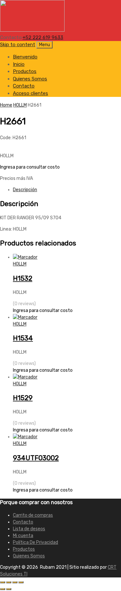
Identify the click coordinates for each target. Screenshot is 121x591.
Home (6, 105)
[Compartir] (14, 582)
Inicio (19, 64)
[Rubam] (32, 30)
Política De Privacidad (35, 542)
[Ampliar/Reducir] (2, 582)
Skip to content (17, 44)
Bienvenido (25, 57)
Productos (24, 71)
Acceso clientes (30, 93)
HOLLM (20, 105)
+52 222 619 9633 (43, 37)
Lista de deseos (29, 529)
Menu (44, 44)
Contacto (24, 86)
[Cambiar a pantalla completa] (8, 582)
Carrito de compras (33, 515)
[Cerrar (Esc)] (21, 582)
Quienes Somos (30, 79)
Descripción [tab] (25, 189)
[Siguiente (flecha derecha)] (8, 589)
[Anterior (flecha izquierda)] (2, 589)
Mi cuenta (23, 535)
